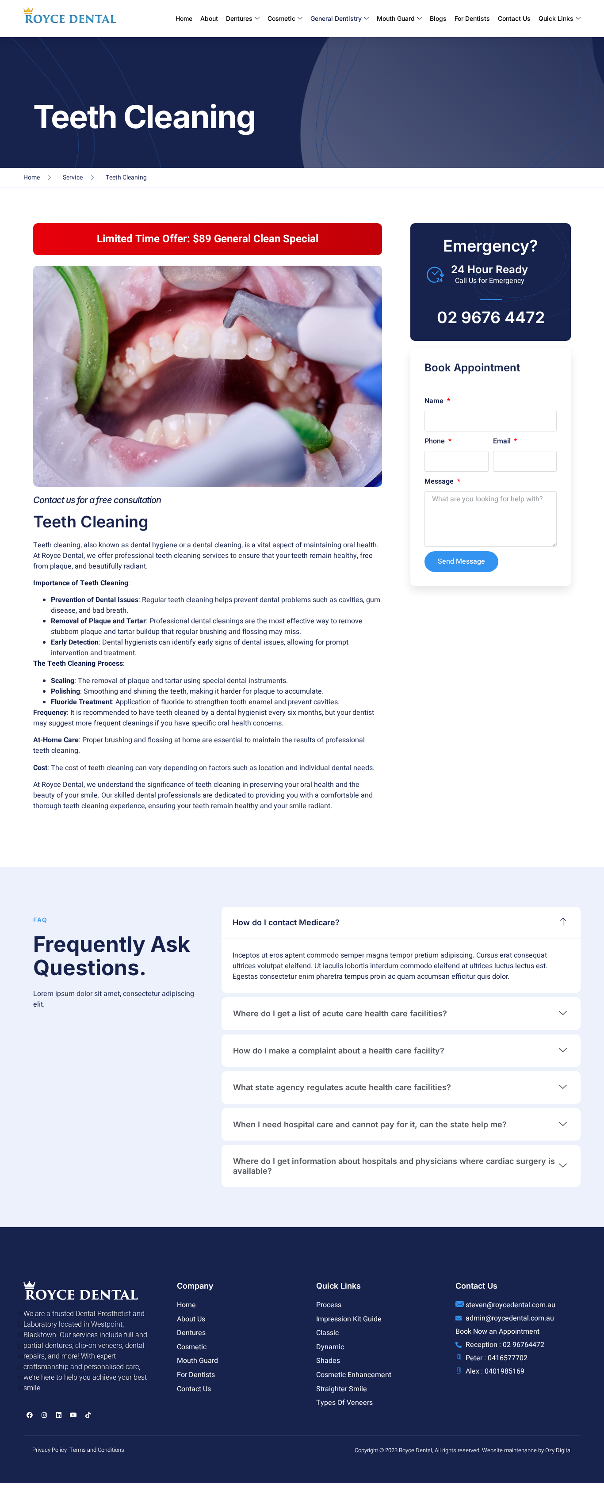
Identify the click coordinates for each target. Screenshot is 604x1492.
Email (502, 441)
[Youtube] (73, 1415)
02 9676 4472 (491, 317)
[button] (401, 923)
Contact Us (514, 18)
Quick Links (556, 18)
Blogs (438, 18)
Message (439, 481)
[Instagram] (44, 1415)
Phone (435, 441)
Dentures (239, 18)
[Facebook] (29, 1415)
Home (184, 18)
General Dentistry (336, 18)
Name (434, 401)
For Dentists (472, 18)
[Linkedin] (59, 1415)
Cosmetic (281, 18)
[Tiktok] (88, 1415)
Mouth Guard (396, 18)
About (209, 18)
